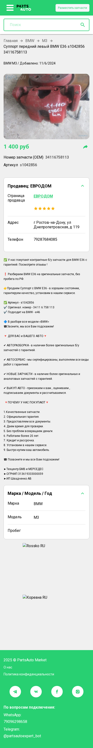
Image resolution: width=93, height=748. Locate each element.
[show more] (10, 8)
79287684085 (45, 239)
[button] (46, 186)
